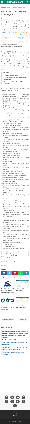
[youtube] (18, 397)
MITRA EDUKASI (15, 2)
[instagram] (23, 397)
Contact (15, 415)
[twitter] (9, 273)
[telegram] (26, 273)
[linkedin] (6, 401)
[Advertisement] (15, 373)
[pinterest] (15, 273)
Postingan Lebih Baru (7, 319)
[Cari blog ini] (28, 2)
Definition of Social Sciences (11, 75)
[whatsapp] (20, 273)
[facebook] (4, 273)
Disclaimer (24, 413)
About (10, 413)
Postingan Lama (23, 319)
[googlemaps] (18, 401)
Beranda (5, 413)
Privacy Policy (16, 413)
